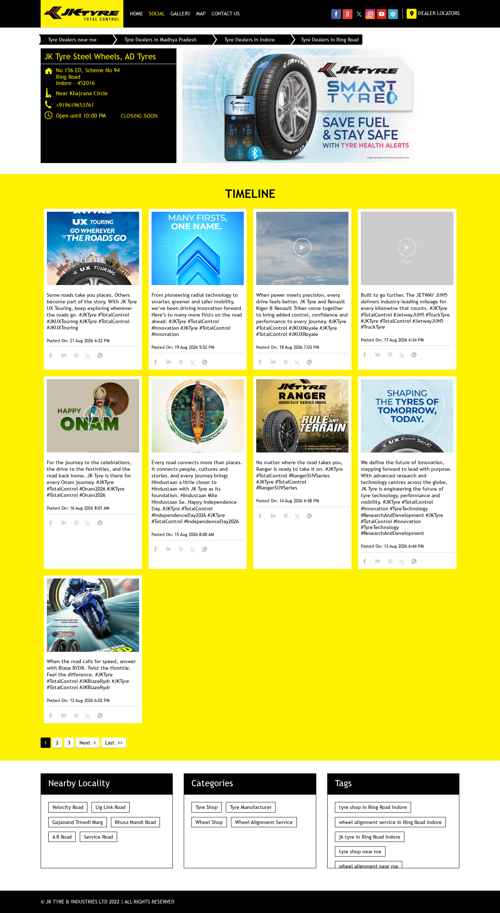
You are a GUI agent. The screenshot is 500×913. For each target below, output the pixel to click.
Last (110, 742)
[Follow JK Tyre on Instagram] (370, 14)
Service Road (98, 836)
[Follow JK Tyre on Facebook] (336, 14)
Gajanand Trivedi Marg (77, 822)
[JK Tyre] (82, 13)
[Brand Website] (393, 14)
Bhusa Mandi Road (135, 822)
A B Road (62, 836)
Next (84, 742)
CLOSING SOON (139, 116)
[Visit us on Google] (347, 14)
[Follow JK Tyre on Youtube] (382, 14)
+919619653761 (75, 104)
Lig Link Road (111, 807)
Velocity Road (67, 807)
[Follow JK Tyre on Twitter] (359, 14)
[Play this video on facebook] (302, 251)
